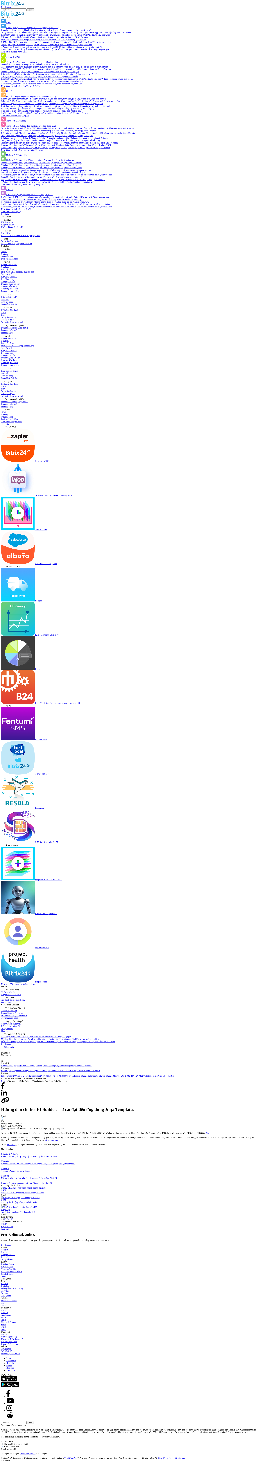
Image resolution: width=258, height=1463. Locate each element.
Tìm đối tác (6, 1349)
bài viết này (11, 1144)
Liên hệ (4, 1257)
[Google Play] (10, 1387)
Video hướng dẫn (8, 1269)
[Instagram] (9, 1410)
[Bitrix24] (12, 5)
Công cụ (4, 1250)
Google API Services (10, 1344)
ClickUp (4, 1312)
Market (4, 1334)
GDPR (9, 1365)
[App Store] (9, 1381)
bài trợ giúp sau (51, 1140)
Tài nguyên (6, 1296)
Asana (3, 1310)
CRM (3, 1190)
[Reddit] (9, 1418)
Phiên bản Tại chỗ (9, 1300)
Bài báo (4, 1283)
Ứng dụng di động (9, 1337)
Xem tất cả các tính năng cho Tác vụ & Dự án (20, 86)
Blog (3, 1081)
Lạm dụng (10, 1370)
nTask (3, 1327)
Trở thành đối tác (8, 1351)
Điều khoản (11, 1360)
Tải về (3, 1303)
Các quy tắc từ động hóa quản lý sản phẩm (19, 1202)
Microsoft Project (8, 1322)
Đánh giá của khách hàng (12, 1288)
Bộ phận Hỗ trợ (7, 1264)
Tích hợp (5, 424)
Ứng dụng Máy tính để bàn (12, 1339)
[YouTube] (10, 1403)
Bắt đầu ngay (6, 7)
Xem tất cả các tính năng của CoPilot (17, 209)
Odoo (3, 1329)
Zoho (3, 1317)
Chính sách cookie (27, 1454)
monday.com (6, 1315)
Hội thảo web (7, 1267)
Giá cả (4, 1252)
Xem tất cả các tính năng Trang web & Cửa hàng (22, 150)
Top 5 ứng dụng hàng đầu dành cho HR (18, 1212)
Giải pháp (5, 1286)
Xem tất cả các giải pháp (11, 421)
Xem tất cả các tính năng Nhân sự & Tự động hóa (22, 184)
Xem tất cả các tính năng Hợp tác (15, 116)
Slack (3, 1325)
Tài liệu (4, 1305)
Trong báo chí (7, 1259)
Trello (3, 1320)
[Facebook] (8, 1396)
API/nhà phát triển (9, 1341)
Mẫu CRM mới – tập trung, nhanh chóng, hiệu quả (22, 1193)
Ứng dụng (5, 1209)
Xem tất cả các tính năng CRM (14, 52)
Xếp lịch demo (7, 1274)
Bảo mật (10, 1368)
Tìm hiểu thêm (70, 1458)
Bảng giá (5, 214)
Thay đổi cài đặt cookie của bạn (171, 1458)
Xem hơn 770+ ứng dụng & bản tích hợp (18, 984)
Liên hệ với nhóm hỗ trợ (11, 1271)
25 (12, 1219)
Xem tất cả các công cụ (11, 211)
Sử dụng (4, 1293)
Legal (8, 1358)
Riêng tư (10, 1363)
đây (207, 1133)
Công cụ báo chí (8, 1254)
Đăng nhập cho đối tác (10, 1354)
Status (3, 1276)
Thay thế (5, 1291)
